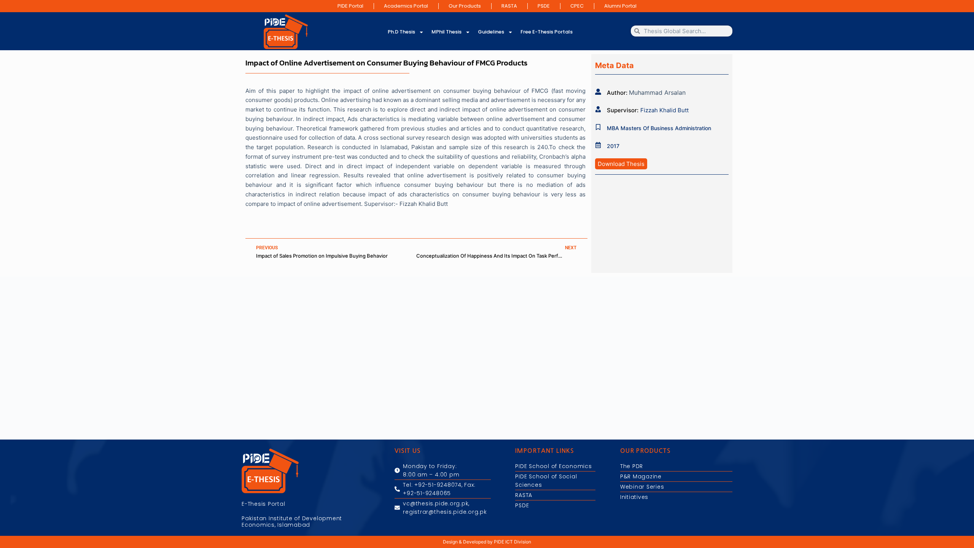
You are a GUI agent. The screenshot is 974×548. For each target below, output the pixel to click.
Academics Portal (406, 6)
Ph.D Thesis (401, 31)
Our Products (465, 6)
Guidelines (491, 31)
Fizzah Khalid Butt (664, 110)
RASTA (509, 6)
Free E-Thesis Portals (546, 31)
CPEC (577, 6)
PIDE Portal (350, 6)
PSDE (544, 6)
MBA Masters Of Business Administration (659, 128)
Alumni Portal (620, 6)
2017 (613, 146)
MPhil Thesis (446, 31)
